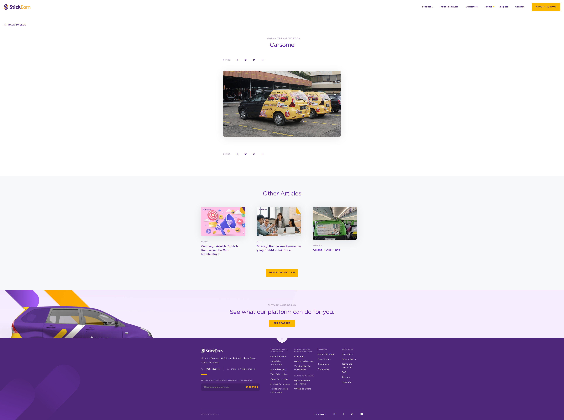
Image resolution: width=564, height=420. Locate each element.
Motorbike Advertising (276, 362)
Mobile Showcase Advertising (279, 390)
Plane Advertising (279, 379)
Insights (504, 7)
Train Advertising (278, 374)
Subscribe (252, 387)
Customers (471, 7)
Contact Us (347, 354)
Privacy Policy (349, 359)
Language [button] (319, 414)
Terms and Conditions (347, 365)
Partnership (323, 369)
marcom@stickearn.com (243, 369)
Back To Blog (17, 25)
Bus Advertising (278, 369)
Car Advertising (278, 356)
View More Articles (282, 273)
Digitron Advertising (304, 361)
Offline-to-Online (302, 389)
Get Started (282, 323)
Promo (488, 7)
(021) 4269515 (212, 369)
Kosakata (346, 382)
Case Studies (324, 359)
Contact (519, 7)
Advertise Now (546, 7)
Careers (346, 377)
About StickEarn (449, 7)
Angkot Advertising (280, 384)
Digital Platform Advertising (302, 382)
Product (426, 7)
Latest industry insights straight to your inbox (226, 380)
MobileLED (299, 356)
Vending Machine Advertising (302, 367)
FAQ (344, 372)
